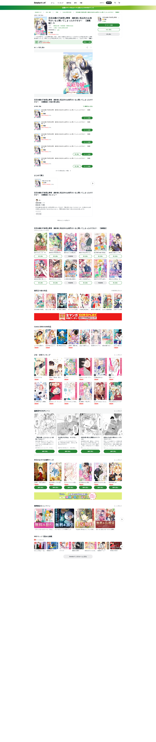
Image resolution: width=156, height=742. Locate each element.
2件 (58, 30)
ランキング (60, 3)
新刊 (75, 3)
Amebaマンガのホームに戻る (78, 556)
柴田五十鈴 (56, 25)
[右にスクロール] (91, 47)
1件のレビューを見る (62, 220)
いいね (39, 214)
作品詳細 (70, 256)
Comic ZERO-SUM (63, 27)
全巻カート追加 (87, 42)
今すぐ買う (109, 29)
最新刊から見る (89, 106)
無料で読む (45, 451)
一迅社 (55, 27)
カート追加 (110, 25)
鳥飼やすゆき (69, 25)
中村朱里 (63, 25)
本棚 (81, 3)
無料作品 (69, 3)
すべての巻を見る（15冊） (63, 170)
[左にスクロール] (87, 47)
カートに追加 (87, 118)
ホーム (52, 3)
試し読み (77, 154)
